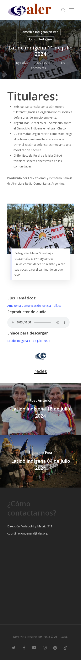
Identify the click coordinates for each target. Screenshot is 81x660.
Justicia (47, 306)
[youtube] (34, 647)
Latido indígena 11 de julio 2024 (28, 341)
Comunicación (32, 306)
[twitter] (13, 647)
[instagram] (45, 647)
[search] (63, 10)
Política (56, 306)
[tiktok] (65, 647)
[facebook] (24, 647)
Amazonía (14, 306)
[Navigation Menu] (71, 10)
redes (24, 63)
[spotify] (55, 647)
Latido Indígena (40, 39)
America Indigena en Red (40, 32)
